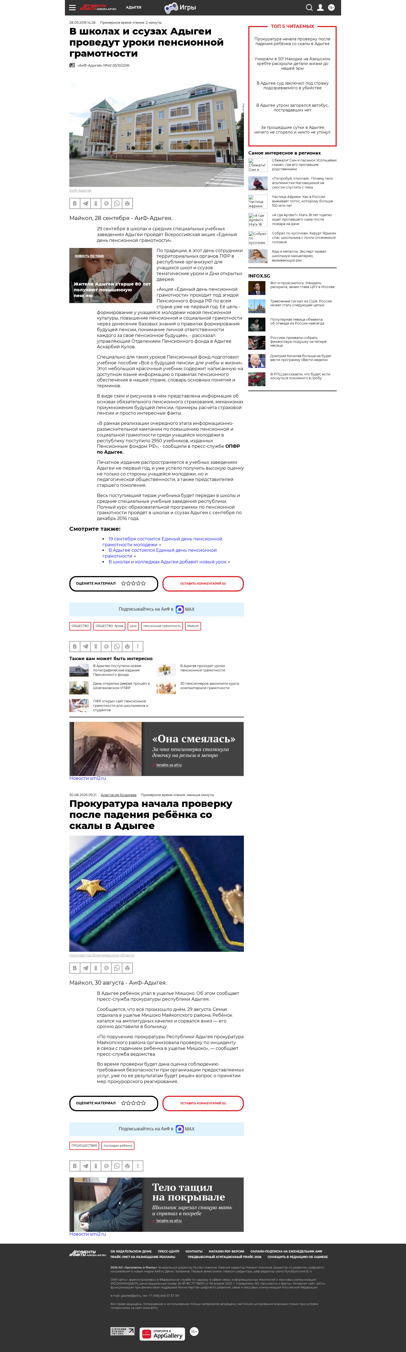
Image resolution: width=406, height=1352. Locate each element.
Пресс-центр (168, 1251)
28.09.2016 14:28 (82, 22)
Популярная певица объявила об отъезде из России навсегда (297, 321)
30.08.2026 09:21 (82, 795)
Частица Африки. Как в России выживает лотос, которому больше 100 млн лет (302, 201)
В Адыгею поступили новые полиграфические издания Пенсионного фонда (117, 670)
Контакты (194, 1251)
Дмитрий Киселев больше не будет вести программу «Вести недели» (300, 358)
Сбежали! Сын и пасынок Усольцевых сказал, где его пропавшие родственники (304, 164)
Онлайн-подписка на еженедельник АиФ (286, 1251)
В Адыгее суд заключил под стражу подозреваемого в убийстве (293, 85)
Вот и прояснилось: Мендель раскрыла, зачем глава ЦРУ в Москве (302, 285)
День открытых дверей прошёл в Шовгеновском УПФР (121, 685)
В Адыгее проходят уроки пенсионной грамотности (202, 668)
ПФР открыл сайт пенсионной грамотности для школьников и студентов (120, 705)
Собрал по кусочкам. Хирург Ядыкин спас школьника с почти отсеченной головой (304, 237)
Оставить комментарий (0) (203, 583)
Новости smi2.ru (87, 778)
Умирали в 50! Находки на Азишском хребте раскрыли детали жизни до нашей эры (292, 64)
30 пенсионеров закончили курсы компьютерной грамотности (209, 685)
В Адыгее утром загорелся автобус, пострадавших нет (292, 108)
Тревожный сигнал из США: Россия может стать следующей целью (301, 303)
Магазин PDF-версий (226, 1251)
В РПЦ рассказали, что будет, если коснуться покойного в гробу (300, 376)
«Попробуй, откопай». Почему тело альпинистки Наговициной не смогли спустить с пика (302, 182)
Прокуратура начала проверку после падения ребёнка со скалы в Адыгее (292, 41)
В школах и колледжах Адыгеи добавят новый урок (167, 561)
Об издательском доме (131, 1251)
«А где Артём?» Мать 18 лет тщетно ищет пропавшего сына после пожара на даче (302, 219)
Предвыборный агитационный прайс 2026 (224, 1257)
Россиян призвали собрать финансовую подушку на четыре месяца (298, 341)
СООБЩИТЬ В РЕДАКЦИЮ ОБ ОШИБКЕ (298, 1257)
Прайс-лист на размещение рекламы (142, 1257)
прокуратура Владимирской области (101, 955)
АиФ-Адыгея (80, 190)
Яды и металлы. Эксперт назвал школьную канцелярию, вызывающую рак (299, 255)
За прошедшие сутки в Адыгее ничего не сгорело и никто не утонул (292, 130)
